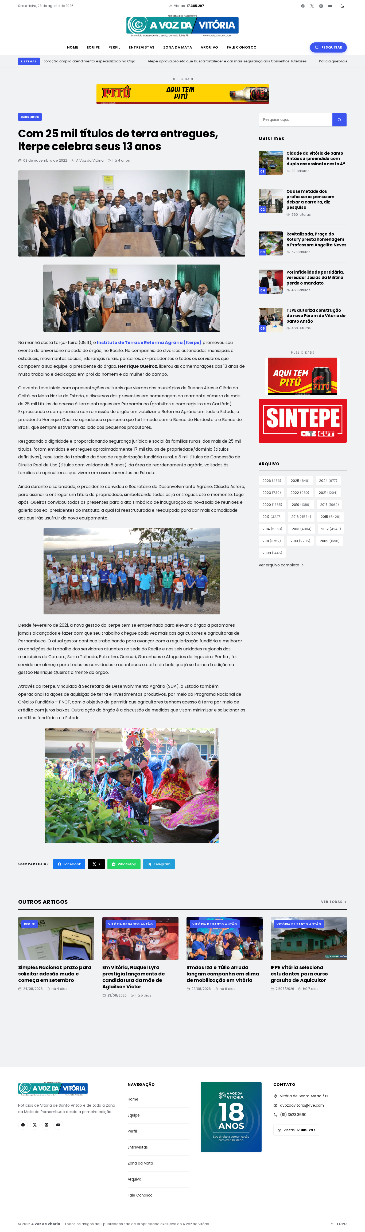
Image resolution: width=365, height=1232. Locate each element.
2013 (302, 529)
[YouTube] (330, 6)
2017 (272, 516)
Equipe (93, 47)
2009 (330, 541)
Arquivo (209, 47)
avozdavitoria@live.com (302, 1105)
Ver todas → (334, 901)
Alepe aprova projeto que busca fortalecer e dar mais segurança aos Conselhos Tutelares (221, 61)
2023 (271, 492)
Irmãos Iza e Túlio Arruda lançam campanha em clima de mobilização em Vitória (223, 974)
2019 (301, 504)
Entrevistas (142, 47)
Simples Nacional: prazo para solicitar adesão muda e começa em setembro (54, 974)
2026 (271, 480)
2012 (331, 529)
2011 (271, 541)
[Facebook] (303, 6)
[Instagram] (321, 6)
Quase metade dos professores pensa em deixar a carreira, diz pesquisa (310, 199)
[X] (312, 6)
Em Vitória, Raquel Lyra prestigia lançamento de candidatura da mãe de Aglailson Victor (133, 977)
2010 (300, 541)
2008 (272, 553)
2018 (329, 504)
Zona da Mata (177, 47)
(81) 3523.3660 (293, 1114)
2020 (272, 504)
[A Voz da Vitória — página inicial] (182, 26)
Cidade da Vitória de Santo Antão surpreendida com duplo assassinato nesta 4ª (315, 158)
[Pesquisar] (339, 119)
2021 (328, 492)
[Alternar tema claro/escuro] (342, 5)
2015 (330, 516)
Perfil (114, 47)
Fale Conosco (242, 47)
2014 (272, 529)
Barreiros (30, 117)
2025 (300, 480)
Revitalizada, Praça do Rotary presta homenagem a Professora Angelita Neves (316, 239)
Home (72, 47)
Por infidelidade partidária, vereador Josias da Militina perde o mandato (315, 277)
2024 (328, 480)
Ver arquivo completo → (281, 565)
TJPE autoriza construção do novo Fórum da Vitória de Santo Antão (315, 315)
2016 (301, 516)
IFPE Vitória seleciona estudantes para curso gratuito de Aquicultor (299, 974)
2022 (299, 492)
